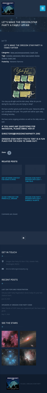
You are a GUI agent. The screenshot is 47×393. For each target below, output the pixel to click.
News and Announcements (20, 53)
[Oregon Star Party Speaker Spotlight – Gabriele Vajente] (35, 188)
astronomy (17, 56)
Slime (23, 56)
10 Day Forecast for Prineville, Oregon (10, 198)
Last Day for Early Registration (15, 289)
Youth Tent (34, 53)
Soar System (29, 56)
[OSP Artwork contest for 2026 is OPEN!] (11, 169)
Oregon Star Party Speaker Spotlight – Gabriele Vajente (33, 198)
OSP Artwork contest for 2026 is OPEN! (11, 179)
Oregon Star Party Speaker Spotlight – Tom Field (33, 179)
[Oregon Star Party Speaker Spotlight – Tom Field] (35, 169)
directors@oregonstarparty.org (17, 269)
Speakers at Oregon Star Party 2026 (17, 305)
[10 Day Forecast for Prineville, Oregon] (11, 188)
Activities (9, 56)
